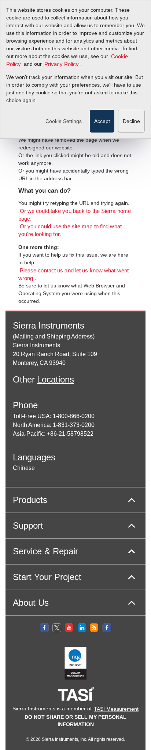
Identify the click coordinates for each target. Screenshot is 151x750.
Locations (55, 379)
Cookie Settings (63, 121)
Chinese (24, 468)
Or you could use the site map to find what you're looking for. (70, 231)
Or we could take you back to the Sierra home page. (74, 215)
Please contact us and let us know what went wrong (73, 275)
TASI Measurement (116, 709)
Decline (131, 121)
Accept (102, 121)
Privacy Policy (61, 64)
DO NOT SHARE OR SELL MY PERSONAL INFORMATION (75, 720)
